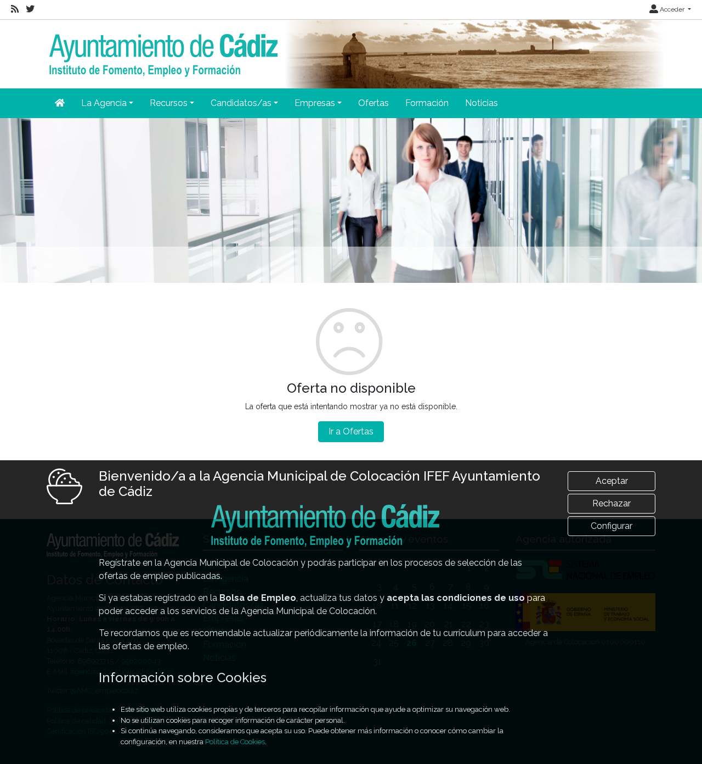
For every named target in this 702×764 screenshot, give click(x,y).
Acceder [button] (672, 9)
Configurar (611, 526)
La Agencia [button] (104, 103)
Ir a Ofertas (351, 431)
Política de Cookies (235, 742)
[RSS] (15, 9)
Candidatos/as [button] (241, 103)
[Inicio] (162, 47)
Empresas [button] (315, 103)
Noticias (481, 103)
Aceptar (612, 481)
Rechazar (611, 503)
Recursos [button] (169, 103)
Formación (427, 103)
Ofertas (373, 103)
